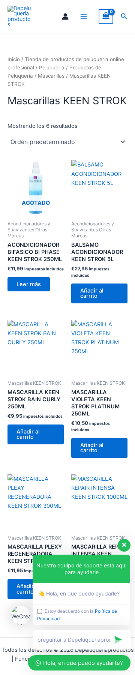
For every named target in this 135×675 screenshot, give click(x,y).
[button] (124, 16)
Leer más (28, 284)
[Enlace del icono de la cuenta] (65, 16)
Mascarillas (51, 76)
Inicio (14, 59)
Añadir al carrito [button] (92, 293)
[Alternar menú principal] (83, 16)
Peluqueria (51, 67)
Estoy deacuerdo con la (77, 614)
